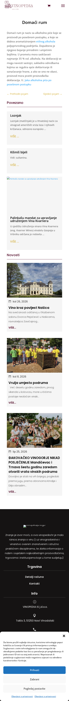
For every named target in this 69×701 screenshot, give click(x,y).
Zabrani (34, 679)
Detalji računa (34, 577)
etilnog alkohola (45, 41)
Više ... (14, 136)
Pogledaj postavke (34, 688)
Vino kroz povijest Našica (29, 307)
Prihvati (34, 670)
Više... (12, 327)
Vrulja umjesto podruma (28, 383)
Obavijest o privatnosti (22, 696)
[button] (64, 636)
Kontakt (34, 583)
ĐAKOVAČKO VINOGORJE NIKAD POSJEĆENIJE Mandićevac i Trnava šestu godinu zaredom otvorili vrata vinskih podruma (34, 465)
